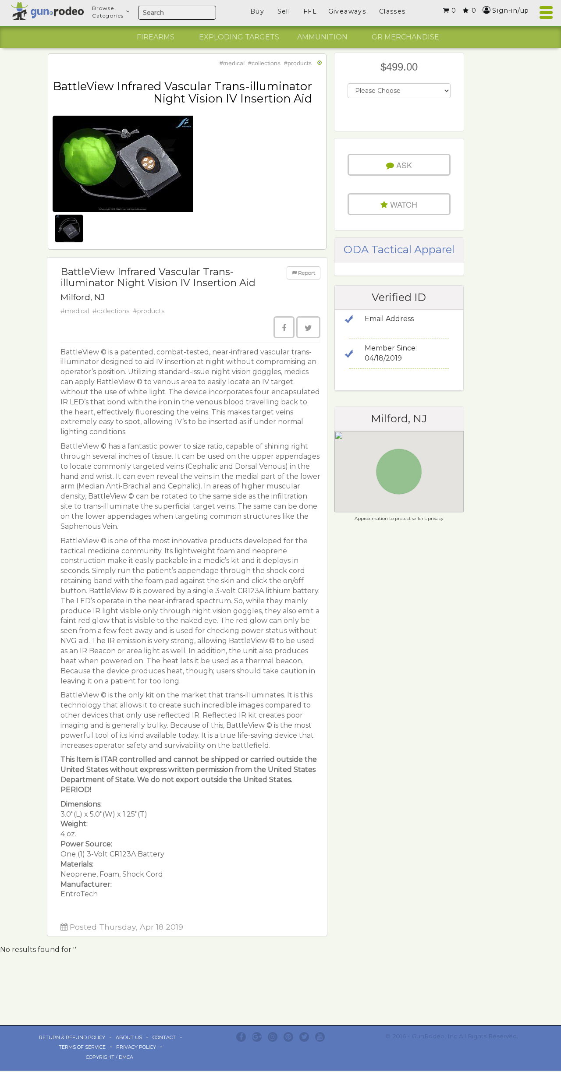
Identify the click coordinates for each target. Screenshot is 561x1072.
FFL (310, 11)
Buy (257, 11)
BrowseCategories (108, 12)
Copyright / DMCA (109, 1057)
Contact (164, 1037)
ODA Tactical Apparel (399, 249)
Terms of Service (82, 1047)
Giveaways (347, 11)
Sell (284, 11)
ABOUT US (129, 1037)
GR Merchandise (405, 37)
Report (306, 272)
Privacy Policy (136, 1047)
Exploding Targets (239, 37)
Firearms (155, 37)
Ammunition (322, 37)
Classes (392, 11)
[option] (155, 37)
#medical (232, 63)
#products (298, 63)
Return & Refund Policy (72, 1037)
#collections (264, 63)
